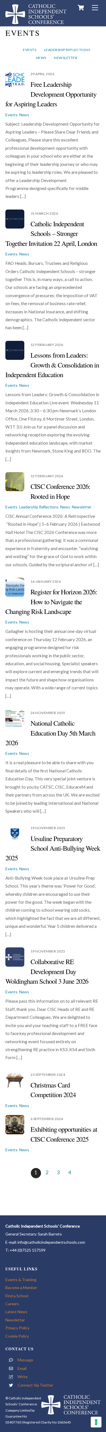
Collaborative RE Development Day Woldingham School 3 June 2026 (46, 971)
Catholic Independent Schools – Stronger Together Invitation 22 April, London (51, 233)
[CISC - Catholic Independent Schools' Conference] (35, 21)
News (41, 58)
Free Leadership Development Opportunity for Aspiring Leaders (50, 93)
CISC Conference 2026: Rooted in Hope (60, 490)
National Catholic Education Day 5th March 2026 (50, 732)
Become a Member (21, 1287)
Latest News (16, 1311)
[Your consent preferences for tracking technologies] (96, 1422)
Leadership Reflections (67, 50)
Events (29, 50)
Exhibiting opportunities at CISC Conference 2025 (64, 1133)
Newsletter (65, 58)
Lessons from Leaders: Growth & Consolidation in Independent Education (52, 364)
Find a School (16, 1295)
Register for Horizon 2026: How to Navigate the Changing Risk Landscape (51, 601)
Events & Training (20, 1279)
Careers (12, 1303)
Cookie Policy (17, 1336)
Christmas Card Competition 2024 (53, 1089)
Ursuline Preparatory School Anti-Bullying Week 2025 (52, 848)
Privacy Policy (17, 1327)
